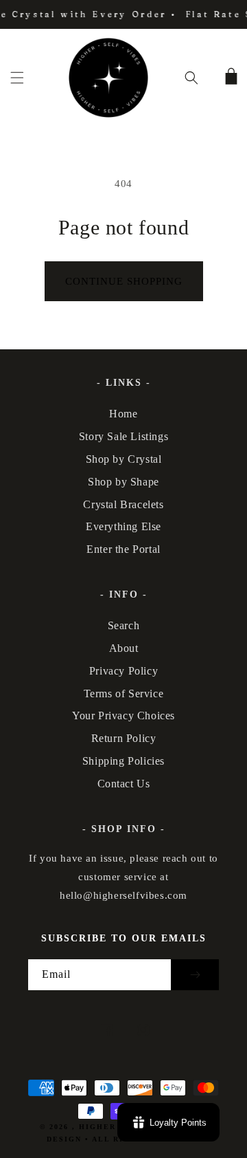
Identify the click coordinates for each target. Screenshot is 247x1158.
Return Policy (123, 738)
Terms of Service (124, 693)
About (124, 648)
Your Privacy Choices (123, 715)
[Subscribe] (195, 974)
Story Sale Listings (123, 436)
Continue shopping (124, 281)
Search (124, 625)
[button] (17, 78)
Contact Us (123, 783)
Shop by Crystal (124, 459)
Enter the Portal (123, 549)
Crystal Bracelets (123, 504)
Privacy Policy (123, 671)
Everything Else (123, 526)
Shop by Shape (123, 482)
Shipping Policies (123, 761)
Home (123, 413)
